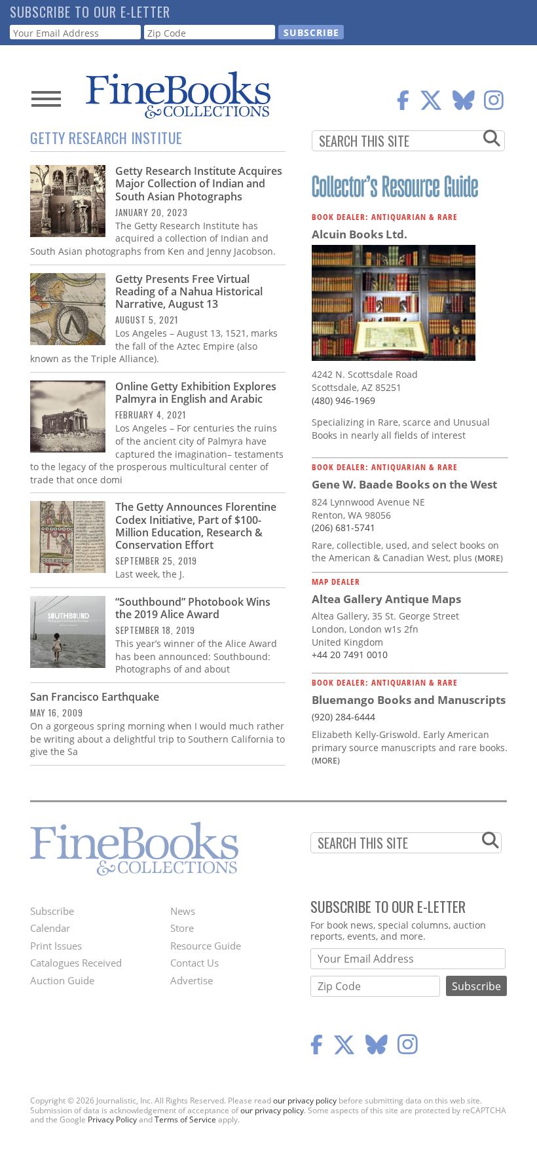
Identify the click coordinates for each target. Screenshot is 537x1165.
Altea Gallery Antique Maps (386, 598)
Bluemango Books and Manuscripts (409, 699)
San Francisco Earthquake (94, 697)
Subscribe (52, 910)
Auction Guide (62, 980)
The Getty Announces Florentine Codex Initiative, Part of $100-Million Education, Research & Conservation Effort (195, 526)
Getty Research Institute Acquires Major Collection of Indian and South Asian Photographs (198, 183)
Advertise (191, 980)
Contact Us (194, 962)
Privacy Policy (112, 1119)
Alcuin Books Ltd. (359, 234)
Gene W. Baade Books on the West (404, 484)
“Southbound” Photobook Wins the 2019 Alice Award (192, 608)
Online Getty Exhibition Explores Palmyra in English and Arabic (195, 392)
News (182, 910)
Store (182, 927)
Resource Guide (205, 945)
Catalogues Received (76, 962)
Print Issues (56, 945)
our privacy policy (305, 1100)
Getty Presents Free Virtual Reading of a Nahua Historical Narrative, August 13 (189, 291)
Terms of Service (185, 1119)
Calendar (50, 927)
